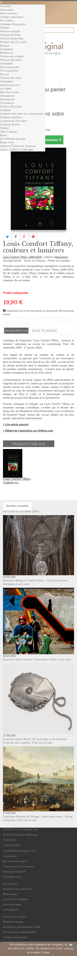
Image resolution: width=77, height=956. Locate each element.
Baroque (4, 45)
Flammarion (61, 257)
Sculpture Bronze (10, 124)
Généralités (6, 49)
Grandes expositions (11, 17)
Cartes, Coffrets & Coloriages (17, 149)
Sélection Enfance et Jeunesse (18, 146)
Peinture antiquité (10, 31)
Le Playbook (10, 909)
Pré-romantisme (9, 70)
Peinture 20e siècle (11, 106)
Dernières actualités (17, 505)
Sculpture (5, 110)
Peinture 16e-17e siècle (13, 42)
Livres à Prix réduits (15, 899)
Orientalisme (7, 95)
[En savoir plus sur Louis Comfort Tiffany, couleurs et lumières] (12, 463)
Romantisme (7, 99)
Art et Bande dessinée (12, 138)
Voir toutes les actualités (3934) (21, 511)
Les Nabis (5, 88)
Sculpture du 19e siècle (13, 120)
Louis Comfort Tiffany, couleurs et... (17, 480)
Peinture (4, 27)
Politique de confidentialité (19, 932)
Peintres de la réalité (11, 56)
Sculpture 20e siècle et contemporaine (22, 113)
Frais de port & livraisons (18, 866)
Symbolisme (7, 103)
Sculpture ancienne (11, 117)
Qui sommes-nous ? (15, 861)
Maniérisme (6, 52)
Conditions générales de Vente (21, 927)
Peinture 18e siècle (11, 60)
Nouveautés (7, 9)
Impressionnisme (10, 85)
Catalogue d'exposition (13, 24)
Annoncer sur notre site (17, 889)
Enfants (4, 128)
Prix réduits (6, 20)
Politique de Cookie (15, 937)
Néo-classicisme (9, 67)
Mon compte (10, 2)
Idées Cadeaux (8, 131)
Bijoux (3, 135)
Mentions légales (13, 921)
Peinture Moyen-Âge (11, 38)
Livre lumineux (12, 904)
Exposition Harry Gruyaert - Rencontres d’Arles (30, 659)
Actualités (5, 6)
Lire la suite (22, 584)
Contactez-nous (12, 876)
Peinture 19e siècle (11, 77)
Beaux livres (7, 142)
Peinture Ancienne (10, 34)
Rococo (4, 74)
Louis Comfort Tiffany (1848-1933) (23, 257)
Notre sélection (8, 13)
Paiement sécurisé (14, 871)
